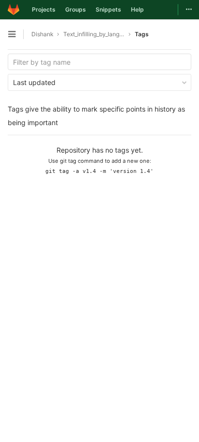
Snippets (108, 9)
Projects (44, 9)
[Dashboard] (13, 9)
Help (137, 9)
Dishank (42, 34)
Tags (142, 34)
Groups (75, 9)
